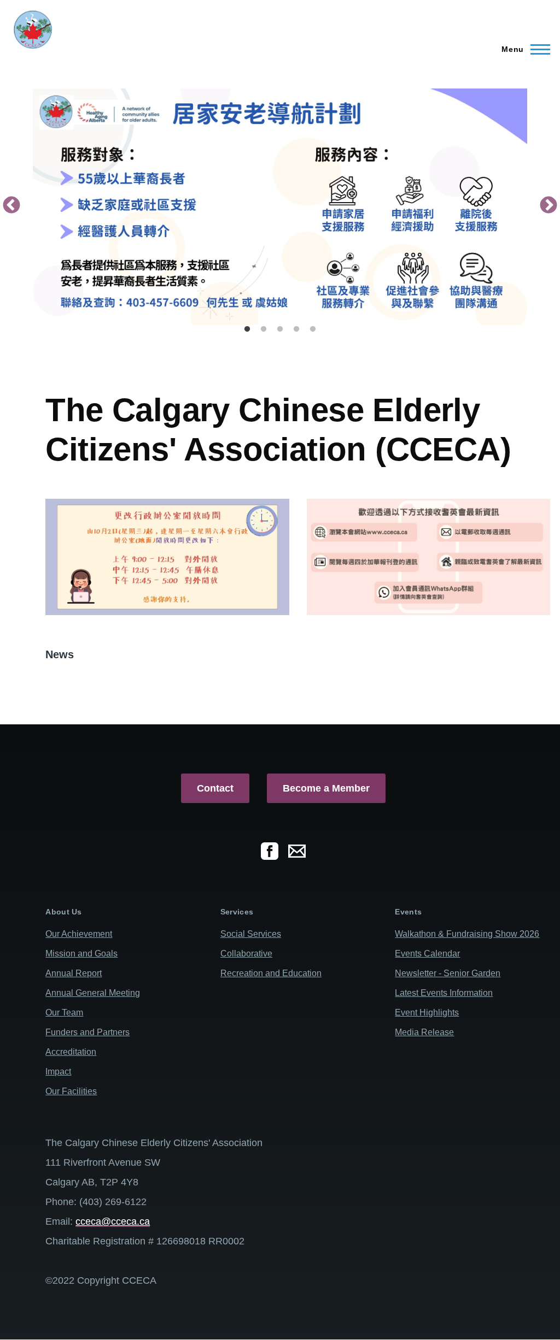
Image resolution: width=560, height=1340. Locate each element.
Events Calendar (427, 953)
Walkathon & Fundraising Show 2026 (467, 933)
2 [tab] (263, 329)
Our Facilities (71, 1091)
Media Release (424, 1032)
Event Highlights (427, 1012)
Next (548, 205)
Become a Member (326, 788)
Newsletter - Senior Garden (447, 973)
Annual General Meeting (92, 992)
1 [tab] (247, 329)
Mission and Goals (81, 953)
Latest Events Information (444, 992)
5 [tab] (312, 329)
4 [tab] (296, 329)
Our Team (64, 1012)
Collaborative (246, 953)
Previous (11, 205)
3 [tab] (280, 329)
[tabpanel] (280, 206)
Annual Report (73, 973)
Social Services (250, 933)
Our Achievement (78, 933)
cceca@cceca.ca (112, 1221)
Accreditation (70, 1051)
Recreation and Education (271, 973)
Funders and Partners (87, 1032)
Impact (58, 1071)
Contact (215, 788)
